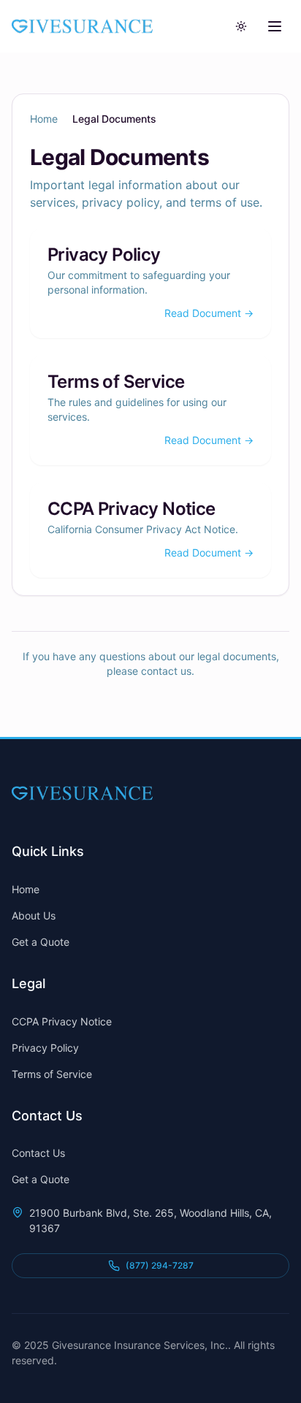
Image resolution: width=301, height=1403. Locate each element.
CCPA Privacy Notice (131, 508)
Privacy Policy (104, 254)
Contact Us (38, 1153)
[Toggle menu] (274, 26)
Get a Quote (40, 942)
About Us (34, 915)
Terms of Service (115, 381)
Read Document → (209, 313)
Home (44, 118)
